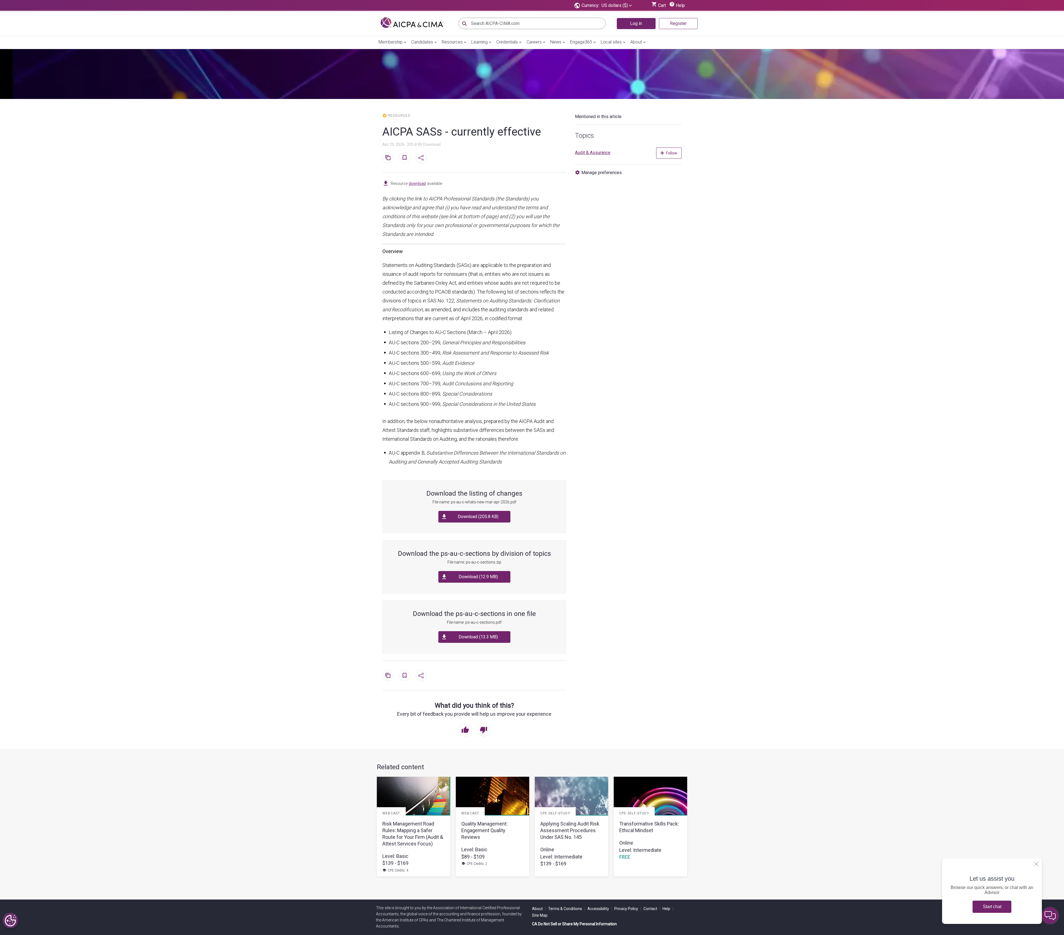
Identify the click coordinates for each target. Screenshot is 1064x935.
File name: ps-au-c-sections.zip (474, 562)
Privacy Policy (627, 908)
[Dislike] (483, 730)
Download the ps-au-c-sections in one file (474, 614)
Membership (390, 42)
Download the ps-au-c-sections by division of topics (474, 553)
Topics (584, 135)
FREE (624, 857)
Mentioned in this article (598, 116)
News (555, 42)
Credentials (507, 42)
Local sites (611, 42)
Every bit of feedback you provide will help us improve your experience (474, 714)
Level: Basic (395, 856)
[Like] (465, 730)
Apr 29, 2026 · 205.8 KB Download (411, 144)
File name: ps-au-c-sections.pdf (474, 622)
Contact (651, 908)
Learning (479, 42)
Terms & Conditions (566, 908)
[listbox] (617, 5)
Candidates (422, 42)
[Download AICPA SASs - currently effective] (385, 183)
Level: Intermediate (561, 857)
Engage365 (581, 42)
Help (668, 908)
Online (547, 849)
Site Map (540, 915)
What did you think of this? (474, 705)
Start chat (992, 906)
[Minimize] (1036, 864)
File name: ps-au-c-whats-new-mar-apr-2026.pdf (474, 502)
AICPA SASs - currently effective (461, 131)
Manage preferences (601, 172)
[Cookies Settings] (10, 920)
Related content (400, 767)
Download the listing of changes (474, 493)
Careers (534, 42)
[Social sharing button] (421, 157)
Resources (452, 42)
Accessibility (599, 908)
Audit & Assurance (592, 152)
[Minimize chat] (1050, 915)
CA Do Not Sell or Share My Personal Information (574, 924)
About (636, 42)
